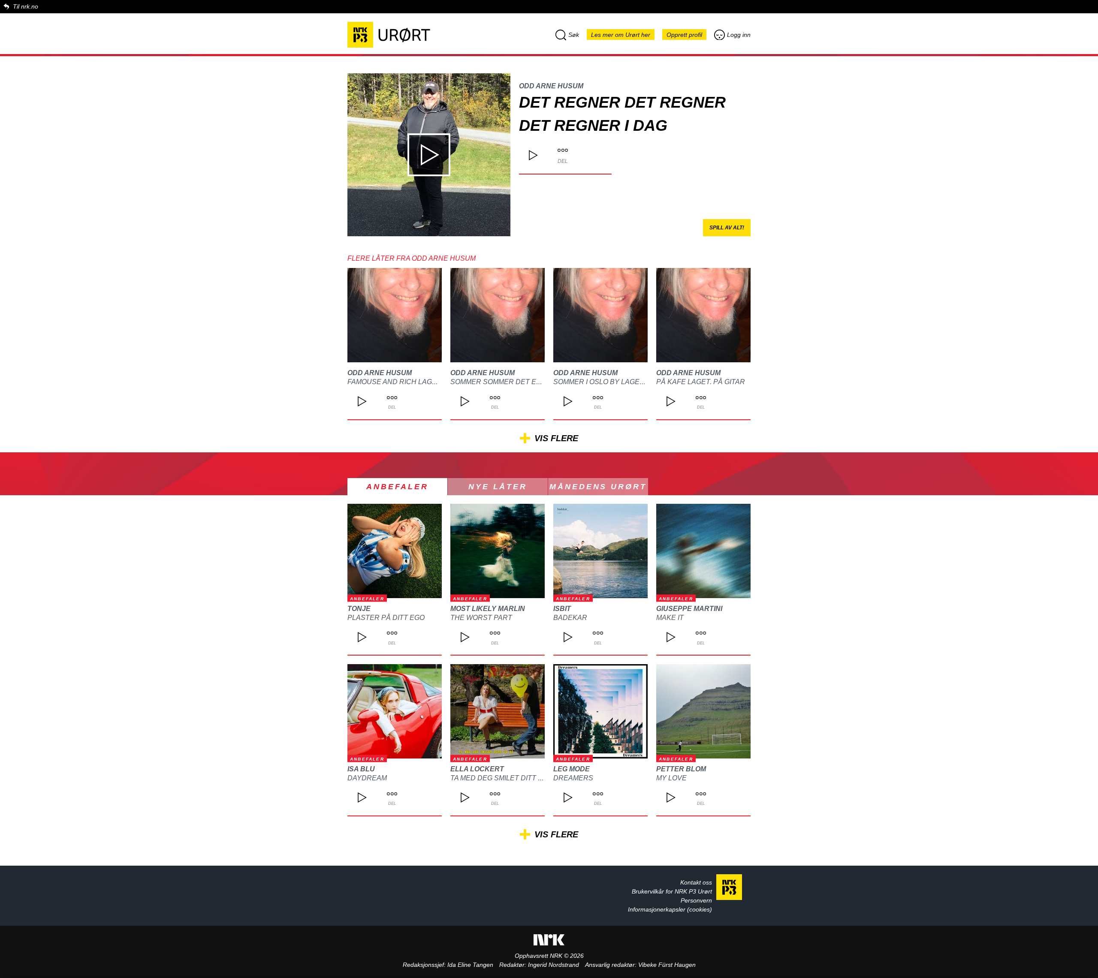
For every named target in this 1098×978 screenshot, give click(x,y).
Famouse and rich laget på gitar (410, 381)
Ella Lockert (477, 769)
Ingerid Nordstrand (553, 964)
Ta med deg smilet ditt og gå (505, 778)
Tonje (359, 608)
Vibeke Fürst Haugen (667, 964)
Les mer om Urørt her (620, 34)
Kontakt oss (696, 882)
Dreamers (573, 778)
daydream (367, 778)
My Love (671, 778)
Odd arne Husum (551, 86)
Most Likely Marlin (487, 608)
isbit (562, 608)
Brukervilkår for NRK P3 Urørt (672, 891)
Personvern (696, 900)
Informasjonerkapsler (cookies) (670, 909)
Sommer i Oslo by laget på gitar (615, 381)
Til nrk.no (25, 6)
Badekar (570, 617)
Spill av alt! (726, 228)
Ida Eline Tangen (470, 964)
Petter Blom (681, 769)
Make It (670, 617)
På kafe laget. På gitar (700, 381)
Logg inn (739, 34)
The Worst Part (481, 617)
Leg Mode (571, 769)
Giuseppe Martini (689, 608)
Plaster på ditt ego (386, 617)
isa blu (361, 769)
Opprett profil (684, 34)
